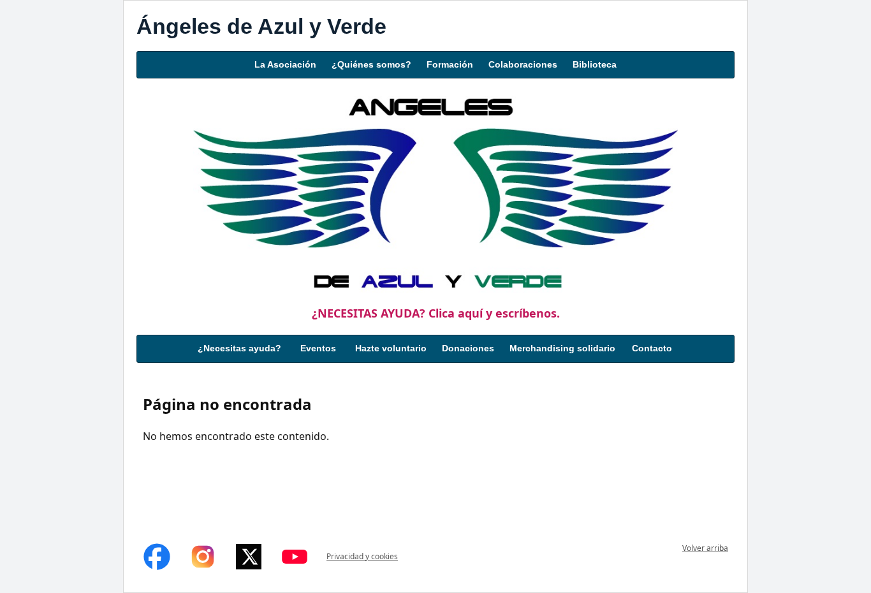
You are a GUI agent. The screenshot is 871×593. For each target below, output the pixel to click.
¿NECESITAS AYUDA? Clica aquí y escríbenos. (436, 313)
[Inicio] (435, 191)
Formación (450, 64)
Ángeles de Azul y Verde (261, 26)
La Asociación (285, 64)
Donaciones (468, 348)
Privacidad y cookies (362, 556)
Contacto (652, 348)
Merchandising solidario (562, 348)
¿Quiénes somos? (371, 64)
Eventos (318, 348)
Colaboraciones (522, 64)
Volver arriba (705, 548)
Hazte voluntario (391, 348)
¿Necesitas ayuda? (239, 348)
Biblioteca (595, 64)
